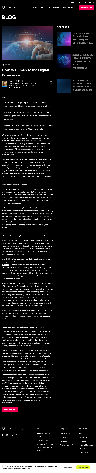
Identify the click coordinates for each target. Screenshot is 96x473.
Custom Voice (42, 440)
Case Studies (84, 437)
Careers (82, 449)
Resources (68, 7)
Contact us (86, 7)
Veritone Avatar (11, 383)
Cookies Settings (67, 467)
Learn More (9, 409)
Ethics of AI (64, 437)
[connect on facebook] (2, 435)
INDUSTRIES (54, 8)
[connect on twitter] (12, 435)
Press (79, 2)
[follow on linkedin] (51, 82)
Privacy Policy (84, 452)
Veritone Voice (44, 380)
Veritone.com (89, 2)
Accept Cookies (83, 467)
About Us (63, 434)
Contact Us (64, 441)
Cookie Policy (26, 468)
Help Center (84, 441)
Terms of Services (86, 445)
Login (72, 2)
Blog (80, 434)
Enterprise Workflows (45, 444)
